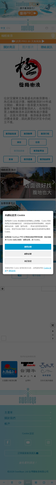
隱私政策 (12, 271)
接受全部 (28, 247)
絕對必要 (28, 254)
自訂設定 (28, 261)
